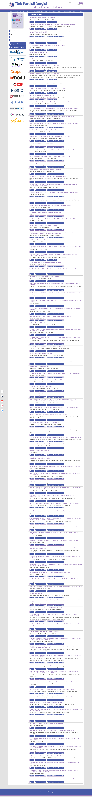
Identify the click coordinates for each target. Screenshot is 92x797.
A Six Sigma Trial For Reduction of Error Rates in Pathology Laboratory (46, 510)
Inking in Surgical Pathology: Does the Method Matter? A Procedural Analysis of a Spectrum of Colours (54, 503)
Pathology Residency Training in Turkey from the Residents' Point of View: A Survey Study (51, 116)
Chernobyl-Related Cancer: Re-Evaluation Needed (41, 143)
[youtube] (2, 401)
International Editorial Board (40, 11)
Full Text (37, 22)
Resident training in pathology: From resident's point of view (44, 65)
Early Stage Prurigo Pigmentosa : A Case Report (41, 481)
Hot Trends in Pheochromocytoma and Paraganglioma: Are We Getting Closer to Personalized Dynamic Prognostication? (54, 739)
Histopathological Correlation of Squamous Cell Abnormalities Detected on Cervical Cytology (52, 199)
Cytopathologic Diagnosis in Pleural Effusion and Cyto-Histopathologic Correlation (49, 156)
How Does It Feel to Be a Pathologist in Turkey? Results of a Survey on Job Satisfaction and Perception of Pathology (55, 624)
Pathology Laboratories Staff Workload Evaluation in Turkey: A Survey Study (48, 176)
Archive (12, 37)
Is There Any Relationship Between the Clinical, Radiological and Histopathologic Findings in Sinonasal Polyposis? (54, 309)
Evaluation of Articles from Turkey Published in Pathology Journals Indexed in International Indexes (53, 123)
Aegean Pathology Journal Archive (16, 43)
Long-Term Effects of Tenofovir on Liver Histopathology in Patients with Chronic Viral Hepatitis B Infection (55, 586)
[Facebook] (2, 391)
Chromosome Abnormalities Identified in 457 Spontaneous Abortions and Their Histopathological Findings (55, 437)
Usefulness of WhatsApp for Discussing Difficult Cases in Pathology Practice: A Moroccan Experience (54, 540)
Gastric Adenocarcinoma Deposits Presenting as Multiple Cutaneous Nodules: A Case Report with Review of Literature (55, 247)
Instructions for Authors (55, 11)
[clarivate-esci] (17, 65)
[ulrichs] (17, 96)
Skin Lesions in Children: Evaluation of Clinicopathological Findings (45, 702)
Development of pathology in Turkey (38, 52)
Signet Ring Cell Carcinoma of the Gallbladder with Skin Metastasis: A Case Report (49, 136)
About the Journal (19, 11)
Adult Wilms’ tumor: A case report (37, 39)
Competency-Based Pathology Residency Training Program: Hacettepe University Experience (52, 101)
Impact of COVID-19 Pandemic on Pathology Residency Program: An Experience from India (51, 689)
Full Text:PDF (43, 22)
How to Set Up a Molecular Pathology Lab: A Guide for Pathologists (45, 607)
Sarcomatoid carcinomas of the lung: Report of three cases (43, 82)
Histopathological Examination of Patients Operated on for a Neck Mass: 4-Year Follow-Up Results (53, 192)
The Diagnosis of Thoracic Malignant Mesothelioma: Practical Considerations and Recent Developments (54, 373)
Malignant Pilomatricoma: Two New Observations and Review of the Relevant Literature (50, 379)
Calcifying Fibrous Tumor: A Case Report (39, 366)
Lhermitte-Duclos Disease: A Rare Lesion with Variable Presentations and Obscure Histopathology (53, 407)
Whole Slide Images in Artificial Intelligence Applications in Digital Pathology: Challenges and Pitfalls (54, 696)
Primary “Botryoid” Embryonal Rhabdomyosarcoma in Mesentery (45, 169)
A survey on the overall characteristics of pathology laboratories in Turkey (47, 88)
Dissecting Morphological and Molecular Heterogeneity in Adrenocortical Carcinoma (50, 443)
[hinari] (17, 102)
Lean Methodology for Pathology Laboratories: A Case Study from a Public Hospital (49, 572)
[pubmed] (17, 52)
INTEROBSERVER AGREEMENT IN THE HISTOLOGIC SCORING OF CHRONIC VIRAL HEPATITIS (52, 24)
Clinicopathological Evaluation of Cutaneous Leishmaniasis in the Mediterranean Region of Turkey (53, 429)
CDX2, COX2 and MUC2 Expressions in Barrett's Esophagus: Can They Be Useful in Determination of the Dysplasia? (54, 284)
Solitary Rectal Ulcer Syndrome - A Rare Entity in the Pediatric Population (47, 755)
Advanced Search (79, 4)
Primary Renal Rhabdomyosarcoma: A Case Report (41, 386)
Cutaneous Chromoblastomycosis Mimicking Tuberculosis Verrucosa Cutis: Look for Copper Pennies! (54, 360)
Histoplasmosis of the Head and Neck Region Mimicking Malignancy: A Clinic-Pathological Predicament (54, 681)
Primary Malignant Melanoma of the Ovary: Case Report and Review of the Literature (50, 205)
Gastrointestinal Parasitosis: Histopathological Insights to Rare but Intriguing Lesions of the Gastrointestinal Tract (51, 496)
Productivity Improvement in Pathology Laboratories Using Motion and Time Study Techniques (52, 717)
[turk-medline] (17, 108)
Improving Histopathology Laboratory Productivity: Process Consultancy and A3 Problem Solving (53, 526)
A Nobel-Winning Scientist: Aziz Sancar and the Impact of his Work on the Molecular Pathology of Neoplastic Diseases (53, 615)
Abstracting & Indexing (69, 11)
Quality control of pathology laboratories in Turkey (41, 95)
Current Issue (13, 31)
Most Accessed (14, 40)
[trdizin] (17, 84)
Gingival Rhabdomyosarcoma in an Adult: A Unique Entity (43, 353)
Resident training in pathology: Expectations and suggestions (44, 73)
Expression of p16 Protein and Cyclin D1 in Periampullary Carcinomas (46, 163)
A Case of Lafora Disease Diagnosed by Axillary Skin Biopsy (44, 631)
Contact (80, 11)
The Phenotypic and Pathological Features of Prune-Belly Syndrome (46, 130)
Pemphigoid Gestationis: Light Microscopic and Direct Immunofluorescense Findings (50, 316)
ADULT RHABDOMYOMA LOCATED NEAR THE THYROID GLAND (44, 17)
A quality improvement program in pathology (40, 58)
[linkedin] (2, 410)
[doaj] (17, 78)
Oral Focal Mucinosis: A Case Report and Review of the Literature (45, 322)
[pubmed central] (17, 58)
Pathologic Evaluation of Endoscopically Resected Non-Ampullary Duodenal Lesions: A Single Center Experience (54, 579)
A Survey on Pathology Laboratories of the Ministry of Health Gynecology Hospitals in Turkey (52, 149)
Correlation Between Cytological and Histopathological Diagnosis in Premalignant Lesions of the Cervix (54, 108)
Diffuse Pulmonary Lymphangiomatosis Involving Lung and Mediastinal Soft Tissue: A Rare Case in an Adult (54, 763)
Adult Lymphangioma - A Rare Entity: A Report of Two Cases (44, 239)
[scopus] (17, 71)
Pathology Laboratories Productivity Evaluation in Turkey (43, 225)
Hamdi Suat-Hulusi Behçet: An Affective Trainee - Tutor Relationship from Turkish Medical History (53, 218)
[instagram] (2, 405)
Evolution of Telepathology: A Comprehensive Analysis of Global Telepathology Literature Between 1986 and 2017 (55, 600)
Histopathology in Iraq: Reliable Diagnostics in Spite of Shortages (45, 212)
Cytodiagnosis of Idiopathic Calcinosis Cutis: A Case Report (44, 422)
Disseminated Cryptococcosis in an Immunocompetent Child (44, 393)
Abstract (32, 22)
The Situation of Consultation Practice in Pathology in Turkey (44, 276)
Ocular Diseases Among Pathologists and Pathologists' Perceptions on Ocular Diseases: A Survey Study (54, 466)
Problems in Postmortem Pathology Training (40, 665)
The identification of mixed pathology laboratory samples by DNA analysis (47, 45)
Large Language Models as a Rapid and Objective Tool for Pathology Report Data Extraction (51, 730)
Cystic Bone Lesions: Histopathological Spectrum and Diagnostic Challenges (48, 414)
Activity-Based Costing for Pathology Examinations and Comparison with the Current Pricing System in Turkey (54, 293)
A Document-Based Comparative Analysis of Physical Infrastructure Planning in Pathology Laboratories (54, 778)
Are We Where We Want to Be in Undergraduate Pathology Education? (46, 723)
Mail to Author (61, 36)
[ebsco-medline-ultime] (17, 90)
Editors (28, 11)
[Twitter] (2, 396)
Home (11, 11)
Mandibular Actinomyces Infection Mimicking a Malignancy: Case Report (47, 346)
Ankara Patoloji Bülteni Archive (17, 47)
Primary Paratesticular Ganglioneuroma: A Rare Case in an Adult (45, 262)
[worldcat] (17, 114)
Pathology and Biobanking (35, 593)
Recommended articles (52, 22)
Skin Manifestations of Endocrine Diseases (39, 450)
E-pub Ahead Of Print (15, 34)
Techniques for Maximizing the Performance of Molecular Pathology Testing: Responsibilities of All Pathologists (53, 533)
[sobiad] (17, 120)
